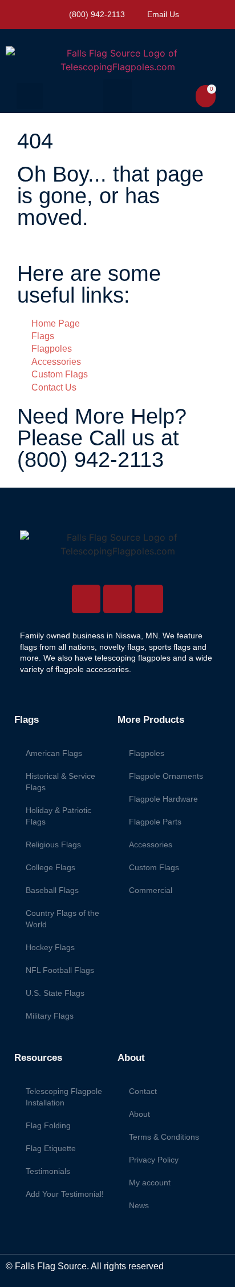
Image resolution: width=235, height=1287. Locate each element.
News (139, 1205)
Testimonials (48, 1171)
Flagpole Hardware (163, 798)
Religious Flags (53, 844)
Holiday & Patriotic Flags (58, 816)
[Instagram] (86, 599)
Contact (143, 1091)
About (139, 1114)
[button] (30, 96)
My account (150, 1182)
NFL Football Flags (60, 970)
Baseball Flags (52, 890)
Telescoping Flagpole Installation (64, 1097)
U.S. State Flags (55, 993)
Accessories (150, 844)
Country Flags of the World (62, 918)
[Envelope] (149, 599)
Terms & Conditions (164, 1136)
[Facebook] (117, 599)
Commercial (150, 890)
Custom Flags (154, 867)
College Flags (50, 867)
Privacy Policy (154, 1159)
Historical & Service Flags (60, 781)
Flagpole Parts (155, 821)
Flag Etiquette (51, 1148)
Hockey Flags (50, 947)
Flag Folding (48, 1125)
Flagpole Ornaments (166, 776)
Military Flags (50, 1015)
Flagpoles (146, 753)
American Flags (54, 753)
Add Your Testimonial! (65, 1193)
